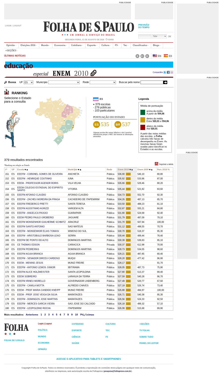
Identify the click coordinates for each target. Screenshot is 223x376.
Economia (59, 45)
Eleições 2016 (28, 45)
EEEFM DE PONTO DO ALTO (32, 240)
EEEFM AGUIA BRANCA (30, 253)
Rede (86, 82)
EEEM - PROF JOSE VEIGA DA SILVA (37, 294)
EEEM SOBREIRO (27, 276)
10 (76, 314)
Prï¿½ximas (87, 314)
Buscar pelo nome (129, 82)
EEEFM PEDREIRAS (28, 249)
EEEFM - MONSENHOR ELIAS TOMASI (38, 231)
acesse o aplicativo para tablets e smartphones (88, 359)
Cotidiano (76, 45)
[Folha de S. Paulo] (89, 29)
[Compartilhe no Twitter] (164, 72)
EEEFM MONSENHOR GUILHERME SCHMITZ (41, 222)
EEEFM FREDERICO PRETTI (32, 204)
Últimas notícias (15, 55)
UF (21, 82)
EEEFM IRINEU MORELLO (31, 281)
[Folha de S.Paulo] (21, 329)
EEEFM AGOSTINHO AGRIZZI (33, 208)
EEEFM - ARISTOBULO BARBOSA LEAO (38, 235)
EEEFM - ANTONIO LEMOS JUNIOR (36, 267)
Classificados (140, 45)
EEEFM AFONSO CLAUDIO (31, 194)
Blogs (156, 45)
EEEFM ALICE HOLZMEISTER (33, 272)
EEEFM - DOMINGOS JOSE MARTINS (37, 299)
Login (8, 26)
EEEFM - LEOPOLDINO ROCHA (34, 308)
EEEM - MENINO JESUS (30, 263)
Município (41, 82)
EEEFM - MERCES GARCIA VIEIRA (36, 303)
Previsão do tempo (143, 26)
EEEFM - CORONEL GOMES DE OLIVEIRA (40, 174)
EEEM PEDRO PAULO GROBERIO (35, 217)
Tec (125, 45)
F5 (116, 45)
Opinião (10, 45)
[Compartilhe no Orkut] (171, 72)
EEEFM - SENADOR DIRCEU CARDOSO (38, 258)
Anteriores (32, 314)
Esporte (91, 45)
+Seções (10, 50)
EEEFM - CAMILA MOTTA (30, 285)
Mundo (45, 45)
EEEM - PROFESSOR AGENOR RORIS (37, 183)
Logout (17, 26)
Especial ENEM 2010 (58, 74)
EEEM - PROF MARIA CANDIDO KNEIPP (38, 290)
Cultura (105, 45)
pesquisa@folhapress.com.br (117, 371)
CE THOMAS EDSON (28, 244)
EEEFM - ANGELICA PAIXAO (32, 213)
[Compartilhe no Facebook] (168, 72)
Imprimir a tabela (166, 164)
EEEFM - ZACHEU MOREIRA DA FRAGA (38, 199)
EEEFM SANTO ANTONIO (31, 226)
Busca (12, 82)
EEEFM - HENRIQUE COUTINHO (34, 178)
